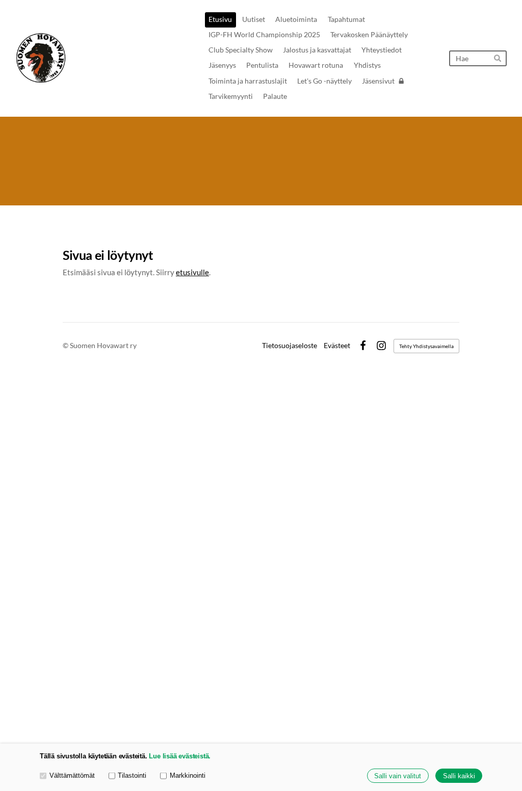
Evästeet (337, 345)
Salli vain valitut (397, 776)
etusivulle (192, 272)
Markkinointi (187, 775)
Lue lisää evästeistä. (180, 756)
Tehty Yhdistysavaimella (426, 346)
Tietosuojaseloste (289, 345)
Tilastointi (132, 775)
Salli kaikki (459, 776)
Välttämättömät (72, 775)
